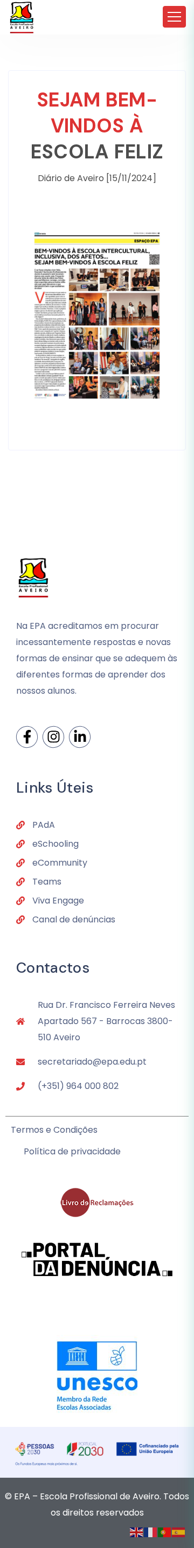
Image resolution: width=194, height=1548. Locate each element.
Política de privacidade (72, 1151)
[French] (151, 1531)
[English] (137, 1531)
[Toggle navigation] (174, 17)
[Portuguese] (165, 1531)
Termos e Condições (54, 1130)
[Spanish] (179, 1531)
